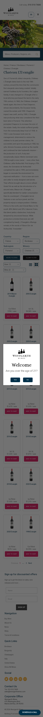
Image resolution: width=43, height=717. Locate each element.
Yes (15, 380)
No (28, 380)
